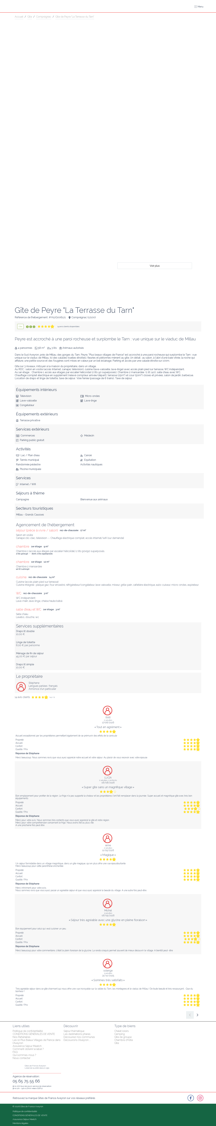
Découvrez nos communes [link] (79, 1037)
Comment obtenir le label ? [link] (28, 1049)
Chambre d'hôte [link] (123, 1040)
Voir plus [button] (155, 265)
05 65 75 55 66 (26, 1081)
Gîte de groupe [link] (123, 1037)
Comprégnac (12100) (83, 317)
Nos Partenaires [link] (21, 1037)
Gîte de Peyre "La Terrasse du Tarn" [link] (74, 16)
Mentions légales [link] (20, 1123)
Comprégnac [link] (43, 16)
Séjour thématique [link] (74, 1031)
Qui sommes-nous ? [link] (24, 1055)
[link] (20, 326)
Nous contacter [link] (21, 1058)
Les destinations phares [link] (77, 1034)
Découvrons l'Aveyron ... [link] (77, 1040)
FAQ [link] (15, 1052)
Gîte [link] (29, 16)
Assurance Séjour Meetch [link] (27, 1046)
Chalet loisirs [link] (121, 1031)
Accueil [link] (19, 16)
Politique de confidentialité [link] (28, 1031)
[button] (198, 6)
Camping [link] (119, 1034)
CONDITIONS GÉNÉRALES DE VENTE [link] (34, 1034)
